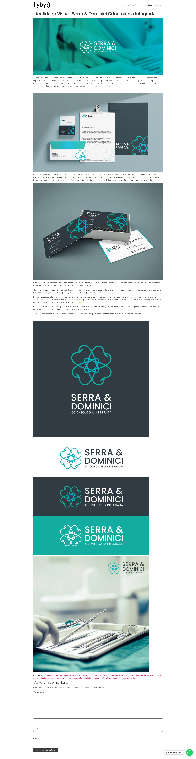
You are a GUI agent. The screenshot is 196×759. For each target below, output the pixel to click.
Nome (36, 722)
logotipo (64, 678)
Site (35, 739)
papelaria (87, 678)
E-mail (36, 728)
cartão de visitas (60, 675)
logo (57, 678)
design (107, 675)
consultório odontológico (92, 675)
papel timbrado (75, 678)
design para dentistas (133, 675)
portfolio (135, 5)
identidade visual (47, 678)
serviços (148, 5)
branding (48, 675)
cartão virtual (75, 675)
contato (158, 5)
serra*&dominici (128, 678)
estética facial (150, 675)
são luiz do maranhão (111, 678)
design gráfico (117, 675)
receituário (96, 678)
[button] (189, 752)
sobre (126, 5)
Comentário (39, 692)
